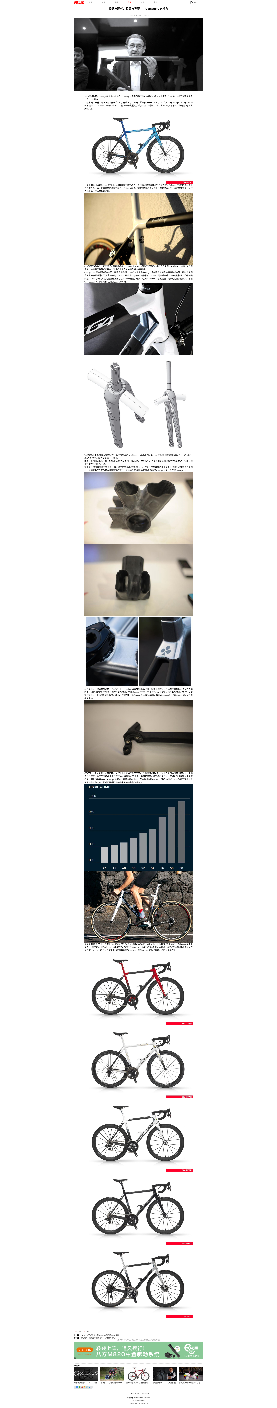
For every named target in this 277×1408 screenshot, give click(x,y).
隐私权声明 (145, 1394)
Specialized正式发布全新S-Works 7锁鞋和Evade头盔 (100, 1335)
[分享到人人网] (89, 1387)
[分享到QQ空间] (84, 1387)
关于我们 (131, 1394)
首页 (90, 2)
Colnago (79, 1332)
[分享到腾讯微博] (87, 1387)
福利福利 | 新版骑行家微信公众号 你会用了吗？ (99, 1338)
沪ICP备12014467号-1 (138, 1400)
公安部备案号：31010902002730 (138, 1403)
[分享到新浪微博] (82, 1387)
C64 (87, 1332)
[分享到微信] (80, 1387)
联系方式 (138, 1394)
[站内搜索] (192, 2)
